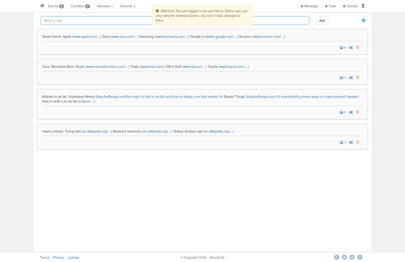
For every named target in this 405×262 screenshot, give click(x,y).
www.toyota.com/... (234, 66)
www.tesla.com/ (152, 66)
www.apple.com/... (86, 36)
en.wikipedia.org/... (97, 131)
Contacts (77, 6)
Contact (352, 6)
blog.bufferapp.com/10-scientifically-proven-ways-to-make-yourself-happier (302, 96)
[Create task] (351, 47)
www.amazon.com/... (268, 36)
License (73, 257)
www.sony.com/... (125, 36)
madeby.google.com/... (220, 36)
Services (104, 6)
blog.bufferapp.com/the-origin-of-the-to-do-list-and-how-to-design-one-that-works (157, 96)
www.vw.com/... (194, 66)
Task (332, 6)
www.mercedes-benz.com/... (107, 66)
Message (311, 6)
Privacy (58, 257)
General (126, 6)
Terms (44, 257)
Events (53, 6)
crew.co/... (86, 101)
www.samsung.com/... (172, 36)
